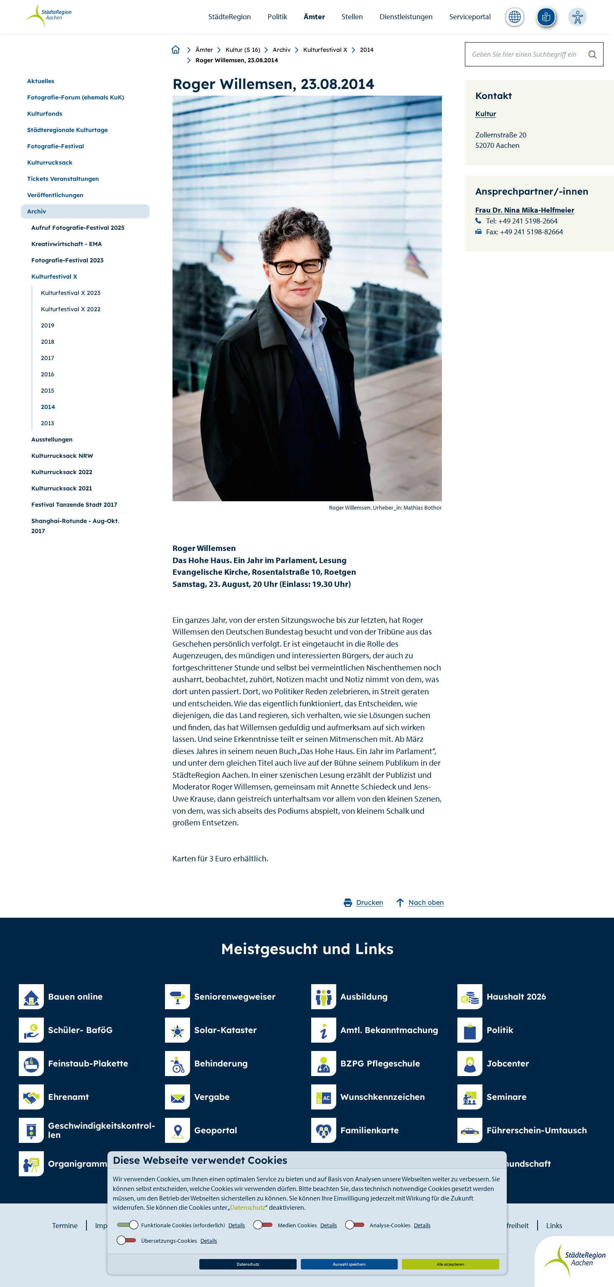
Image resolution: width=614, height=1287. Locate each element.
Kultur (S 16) (243, 49)
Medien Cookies (297, 1225)
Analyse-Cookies (390, 1225)
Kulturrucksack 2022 (61, 472)
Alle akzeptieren (450, 1264)
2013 (47, 423)
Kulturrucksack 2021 (61, 488)
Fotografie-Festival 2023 (67, 260)
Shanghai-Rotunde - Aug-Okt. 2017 (75, 526)
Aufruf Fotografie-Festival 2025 (77, 227)
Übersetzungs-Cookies (169, 1240)
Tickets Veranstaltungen (63, 179)
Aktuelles (40, 81)
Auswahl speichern (349, 1264)
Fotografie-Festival (55, 146)
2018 (47, 341)
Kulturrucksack (50, 162)
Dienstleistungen (406, 16)
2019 (47, 325)
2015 (47, 390)
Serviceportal (470, 16)
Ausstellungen (52, 439)
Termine (65, 1225)
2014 (367, 49)
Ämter (314, 16)
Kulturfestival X (325, 49)
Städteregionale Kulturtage (67, 130)
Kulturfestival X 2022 (71, 309)
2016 (47, 374)
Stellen (352, 16)
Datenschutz (247, 1207)
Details (236, 1225)
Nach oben (426, 902)
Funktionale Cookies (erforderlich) (183, 1225)
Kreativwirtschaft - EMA (66, 244)
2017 (47, 358)
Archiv (282, 49)
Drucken (369, 902)
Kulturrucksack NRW (62, 455)
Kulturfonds (44, 113)
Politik (277, 16)
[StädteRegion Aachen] (48, 16)
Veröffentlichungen (55, 195)
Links (554, 1225)
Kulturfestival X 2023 (70, 293)
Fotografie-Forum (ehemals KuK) (75, 97)
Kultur (485, 113)
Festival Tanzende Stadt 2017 (74, 504)
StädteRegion (229, 16)
